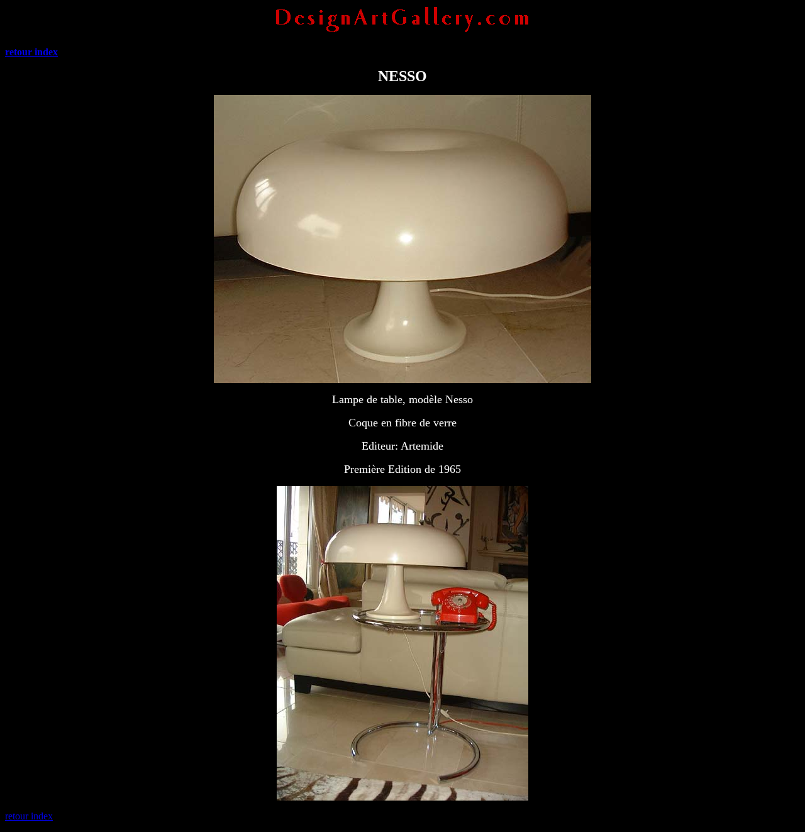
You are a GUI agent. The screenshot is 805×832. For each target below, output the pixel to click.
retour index (29, 816)
